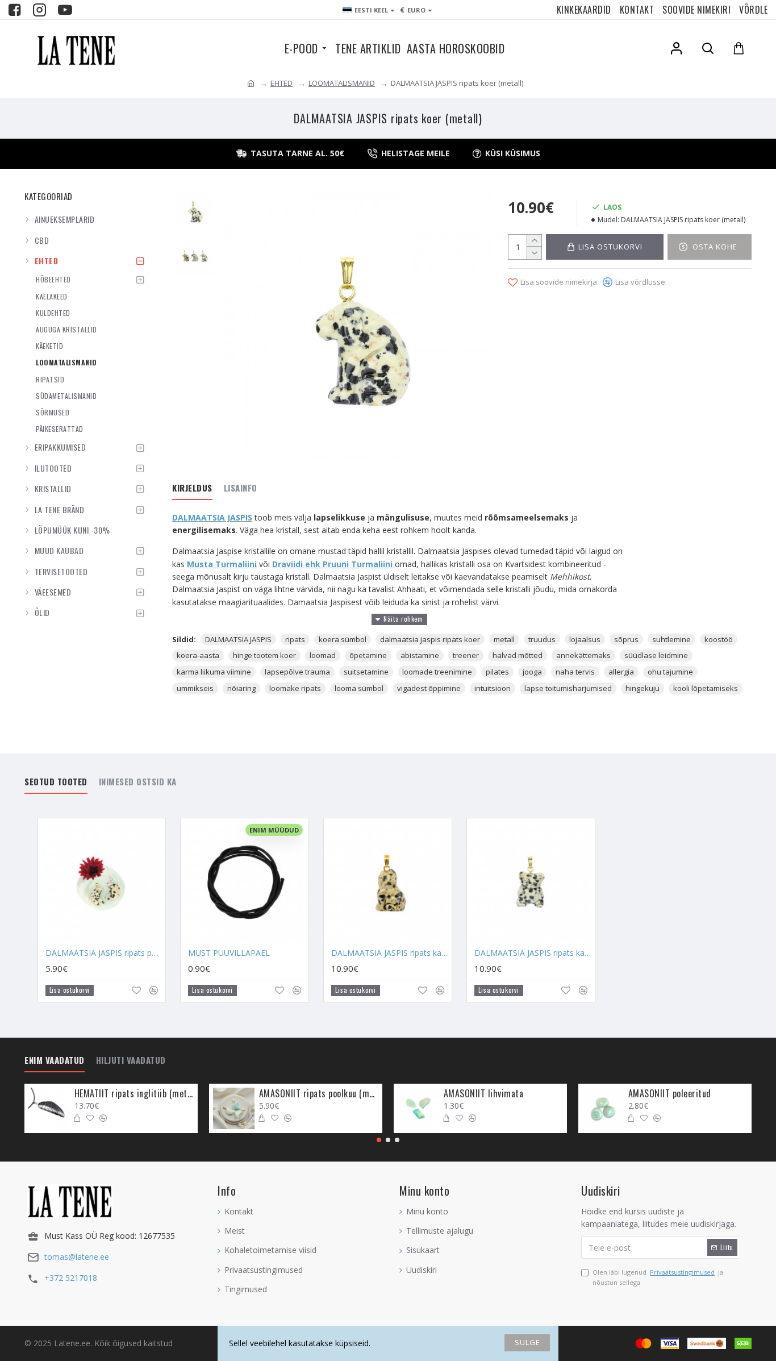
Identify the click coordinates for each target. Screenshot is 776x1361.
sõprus (626, 639)
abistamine (419, 655)
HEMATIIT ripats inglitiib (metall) (134, 1094)
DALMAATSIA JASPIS (212, 517)
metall (504, 639)
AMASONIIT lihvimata (484, 1094)
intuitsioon (492, 688)
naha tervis (575, 672)
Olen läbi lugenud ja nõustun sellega (658, 1277)
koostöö (718, 639)
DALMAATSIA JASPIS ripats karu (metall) (533, 953)
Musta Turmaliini (222, 564)
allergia (621, 672)
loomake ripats (295, 688)
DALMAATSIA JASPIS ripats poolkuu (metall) (104, 953)
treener (466, 655)
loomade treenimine (437, 672)
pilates (497, 672)
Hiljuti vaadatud (131, 1060)
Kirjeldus (192, 488)
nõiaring (241, 688)
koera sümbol (342, 639)
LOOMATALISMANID (341, 83)
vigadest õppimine (429, 688)
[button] (379, 1140)
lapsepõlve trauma (297, 672)
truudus (542, 639)
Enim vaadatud (54, 1060)
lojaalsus (584, 639)
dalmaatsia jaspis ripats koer (430, 639)
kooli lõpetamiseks (705, 688)
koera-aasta (198, 655)
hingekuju (642, 688)
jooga (532, 672)
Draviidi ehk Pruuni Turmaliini (333, 564)
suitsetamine (366, 672)
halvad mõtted (518, 655)
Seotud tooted (55, 782)
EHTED (281, 83)
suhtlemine (671, 639)
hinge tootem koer (264, 655)
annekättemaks (583, 655)
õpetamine (368, 655)
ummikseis (195, 688)
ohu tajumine (670, 672)
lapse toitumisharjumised (568, 688)
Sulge (527, 1342)
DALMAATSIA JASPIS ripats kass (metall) (390, 953)
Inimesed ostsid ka (138, 782)
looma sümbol (359, 688)
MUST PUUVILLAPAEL (229, 953)
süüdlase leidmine (656, 655)
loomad (323, 655)
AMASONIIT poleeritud (669, 1094)
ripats (295, 639)
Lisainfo (240, 488)
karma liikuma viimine (214, 672)
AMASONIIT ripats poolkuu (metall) (318, 1094)
